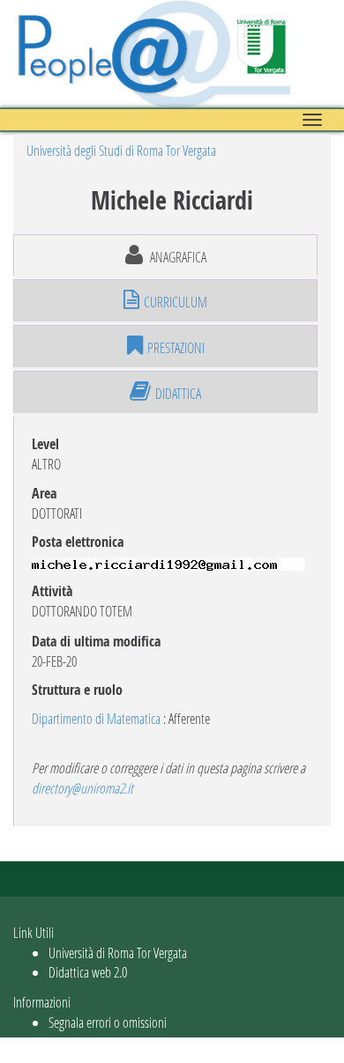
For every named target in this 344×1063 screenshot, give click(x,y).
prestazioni (176, 347)
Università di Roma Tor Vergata (118, 952)
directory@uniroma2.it (82, 788)
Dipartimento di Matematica (96, 718)
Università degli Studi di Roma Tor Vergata (121, 150)
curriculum (175, 301)
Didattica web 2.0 (88, 972)
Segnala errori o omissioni (108, 1022)
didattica (178, 393)
